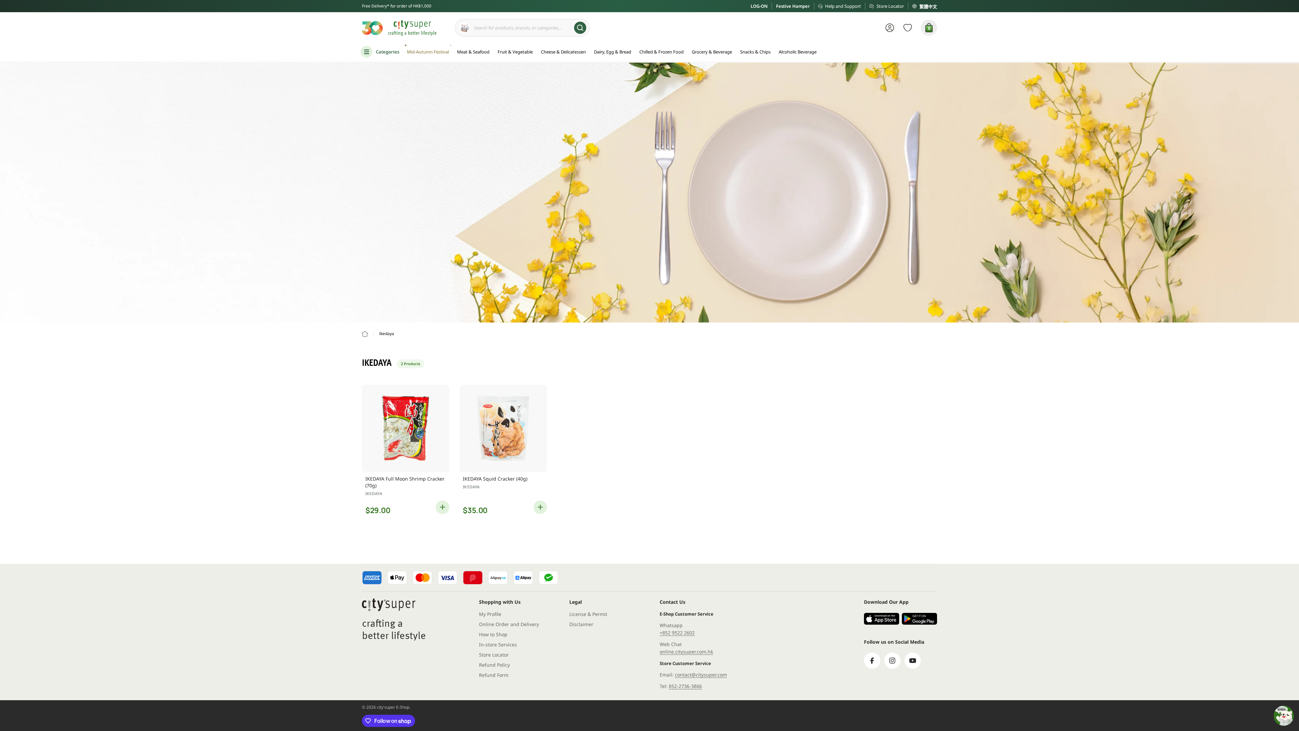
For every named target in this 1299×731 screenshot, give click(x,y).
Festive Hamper (793, 6)
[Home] (365, 334)
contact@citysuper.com (701, 674)
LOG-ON (759, 6)
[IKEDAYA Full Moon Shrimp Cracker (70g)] (405, 428)
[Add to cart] (442, 507)
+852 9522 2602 (677, 632)
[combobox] (522, 27)
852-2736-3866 (685, 686)
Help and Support (843, 6)
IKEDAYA (373, 493)
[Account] (890, 27)
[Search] (580, 28)
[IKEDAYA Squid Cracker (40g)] (503, 428)
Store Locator (890, 6)
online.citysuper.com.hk (686, 651)
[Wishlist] (908, 27)
